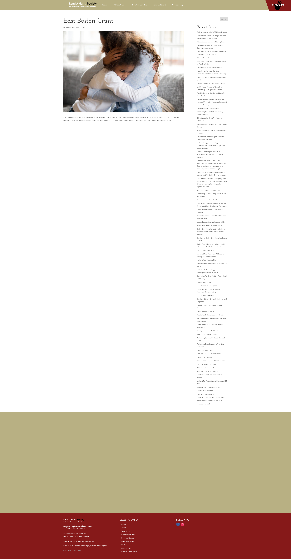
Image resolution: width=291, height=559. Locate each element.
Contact (175, 5)
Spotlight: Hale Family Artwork (207, 331)
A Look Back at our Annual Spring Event (211, 42)
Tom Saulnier (70, 27)
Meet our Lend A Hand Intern (207, 371)
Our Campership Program (206, 295)
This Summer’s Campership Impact (209, 67)
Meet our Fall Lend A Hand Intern (209, 354)
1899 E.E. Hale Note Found (207, 364)
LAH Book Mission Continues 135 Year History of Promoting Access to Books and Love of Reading (212, 102)
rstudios (91, 541)
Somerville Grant (173, 434)
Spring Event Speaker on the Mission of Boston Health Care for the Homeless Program (211, 231)
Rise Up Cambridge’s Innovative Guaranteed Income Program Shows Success (210, 154)
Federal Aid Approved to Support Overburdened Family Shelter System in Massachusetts (211, 145)
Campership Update (204, 282)
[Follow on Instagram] (182, 524)
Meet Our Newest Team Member (208, 190)
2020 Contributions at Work (206, 368)
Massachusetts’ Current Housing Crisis (211, 222)
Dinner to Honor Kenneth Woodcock (210, 200)
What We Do (125, 531)
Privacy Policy (126, 548)
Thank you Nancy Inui (204, 350)
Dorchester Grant (197, 434)
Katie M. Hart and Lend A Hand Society (211, 361)
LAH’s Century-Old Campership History (211, 83)
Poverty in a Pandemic (205, 357)
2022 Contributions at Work (206, 250)
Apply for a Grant (127, 541)
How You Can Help (139, 5)
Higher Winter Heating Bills (206, 260)
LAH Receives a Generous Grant (208, 108)
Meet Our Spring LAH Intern (207, 334)
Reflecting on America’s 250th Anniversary (212, 32)
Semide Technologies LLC (99, 546)
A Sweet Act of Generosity (206, 58)
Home (123, 524)
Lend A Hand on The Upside (207, 286)
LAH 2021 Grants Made (205, 311)
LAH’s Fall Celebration (205, 391)
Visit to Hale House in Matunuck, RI (209, 225)
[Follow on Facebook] (178, 524)
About (123, 528)
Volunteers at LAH (203, 404)
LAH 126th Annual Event (205, 394)
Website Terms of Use (129, 552)
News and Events (160, 5)
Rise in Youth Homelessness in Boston (210, 315)
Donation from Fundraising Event (209, 387)
